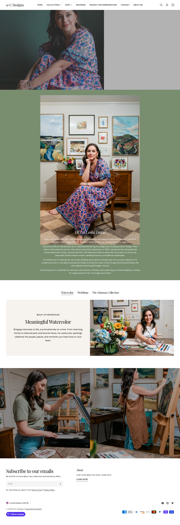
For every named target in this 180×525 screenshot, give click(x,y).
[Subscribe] (60, 483)
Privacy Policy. (49, 490)
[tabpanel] (90, 328)
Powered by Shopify (33, 509)
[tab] (67, 292)
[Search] (161, 4)
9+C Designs (15, 5)
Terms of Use (36, 490)
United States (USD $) (19, 503)
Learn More (82, 479)
